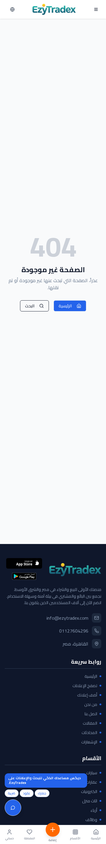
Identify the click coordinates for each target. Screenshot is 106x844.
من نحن (90, 704)
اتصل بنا (91, 714)
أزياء (93, 810)
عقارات (91, 782)
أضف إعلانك (87, 695)
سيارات (91, 773)
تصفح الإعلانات (84, 686)
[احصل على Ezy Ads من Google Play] (24, 576)
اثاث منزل (89, 801)
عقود (26, 793)
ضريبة (11, 793)
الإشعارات (89, 742)
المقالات (90, 723)
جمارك (42, 793)
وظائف (91, 820)
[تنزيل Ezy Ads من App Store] (24, 563)
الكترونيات (89, 791)
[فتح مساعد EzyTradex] (13, 807)
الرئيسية (65, 306)
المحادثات (89, 732)
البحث (29, 306)
